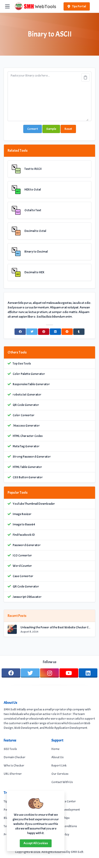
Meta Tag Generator (26, 446)
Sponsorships (60, 818)
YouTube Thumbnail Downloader (34, 504)
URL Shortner (13, 774)
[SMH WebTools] (35, 6)
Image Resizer (22, 514)
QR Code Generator (26, 405)
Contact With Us (62, 782)
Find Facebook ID (24, 535)
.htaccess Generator (26, 426)
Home (55, 749)
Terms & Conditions (64, 826)
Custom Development (65, 810)
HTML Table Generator (27, 467)
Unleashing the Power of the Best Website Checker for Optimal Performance (55, 627)
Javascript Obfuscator (27, 597)
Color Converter (24, 415)
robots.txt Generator (27, 394)
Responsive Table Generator (31, 384)
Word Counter (22, 566)
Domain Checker (15, 757)
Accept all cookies (35, 843)
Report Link (59, 765)
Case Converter (23, 576)
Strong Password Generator (32, 457)
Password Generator (27, 545)
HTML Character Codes (28, 436)
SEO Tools (10, 749)
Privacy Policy (60, 834)
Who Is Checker (14, 765)
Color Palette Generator (29, 374)
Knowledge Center (63, 801)
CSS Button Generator (28, 477)
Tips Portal (79, 6)
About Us (57, 757)
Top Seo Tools (22, 363)
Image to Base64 (24, 524)
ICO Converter (22, 555)
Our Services (59, 774)
